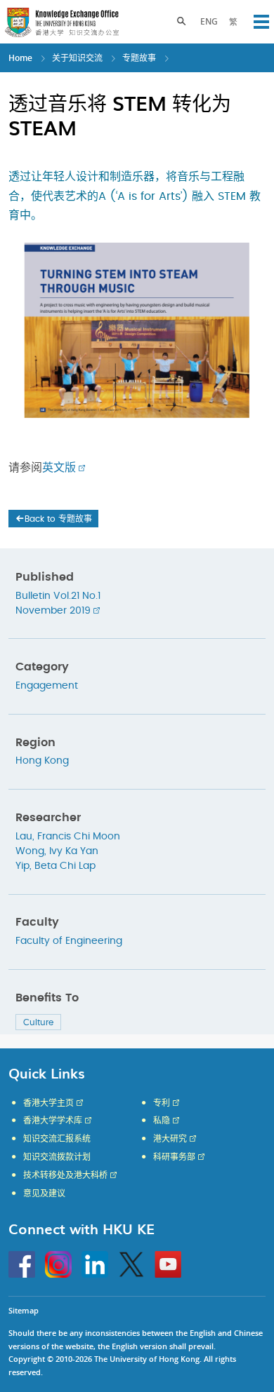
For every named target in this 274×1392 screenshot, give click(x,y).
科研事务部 (174, 1157)
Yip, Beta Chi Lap (55, 866)
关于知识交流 (77, 58)
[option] (137, 330)
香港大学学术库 (52, 1120)
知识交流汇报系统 (57, 1139)
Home (20, 58)
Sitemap (23, 1310)
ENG (209, 21)
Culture (38, 1022)
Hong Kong (42, 761)
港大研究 (170, 1139)
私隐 (161, 1120)
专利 (161, 1103)
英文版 (59, 467)
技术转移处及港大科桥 (65, 1175)
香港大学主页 (48, 1103)
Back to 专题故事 (58, 519)
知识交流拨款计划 (57, 1157)
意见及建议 (44, 1193)
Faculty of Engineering (68, 941)
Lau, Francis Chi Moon (67, 837)
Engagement (46, 686)
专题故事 (139, 58)
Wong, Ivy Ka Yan (56, 851)
